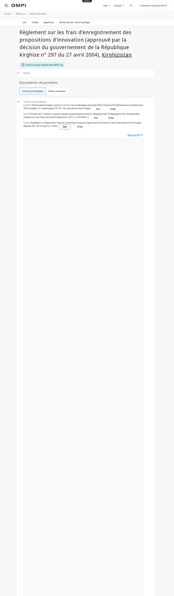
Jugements (49, 22)
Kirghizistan (117, 54)
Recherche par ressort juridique (74, 22)
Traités (35, 22)
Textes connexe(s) (57, 91)
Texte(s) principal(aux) (33, 91)
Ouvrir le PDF (134, 135)
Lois (24, 22)
